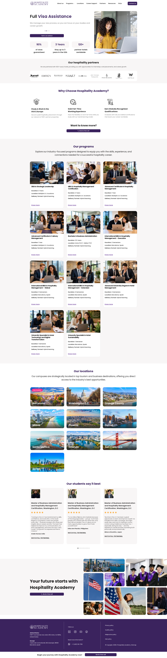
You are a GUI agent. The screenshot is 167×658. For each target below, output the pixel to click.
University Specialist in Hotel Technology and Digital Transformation (42, 337)
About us (60, 3)
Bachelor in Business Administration (82, 236)
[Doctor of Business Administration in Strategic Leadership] (47, 172)
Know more (35, 205)
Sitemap (133, 645)
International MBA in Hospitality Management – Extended (80, 286)
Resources (112, 3)
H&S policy (108, 639)
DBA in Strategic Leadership (42, 186)
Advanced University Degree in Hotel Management (119, 286)
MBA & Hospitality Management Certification (81, 187)
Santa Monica (41, 447)
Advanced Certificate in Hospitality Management (119, 187)
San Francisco (113, 447)
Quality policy (109, 630)
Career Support (91, 3)
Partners (103, 3)
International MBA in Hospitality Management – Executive (117, 237)
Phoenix (73, 425)
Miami (36, 425)
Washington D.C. (79, 403)
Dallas (36, 469)
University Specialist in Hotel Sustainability (79, 336)
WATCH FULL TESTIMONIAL (40, 538)
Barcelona (38, 403)
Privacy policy (109, 625)
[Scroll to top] (162, 649)
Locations (80, 3)
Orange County (114, 403)
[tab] (44, 30)
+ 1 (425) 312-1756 (77, 644)
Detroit (109, 425)
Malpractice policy (110, 634)
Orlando (74, 447)
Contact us (132, 3)
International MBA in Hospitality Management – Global (44, 286)
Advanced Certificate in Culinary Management (44, 237)
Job (45, 16)
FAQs (120, 3)
